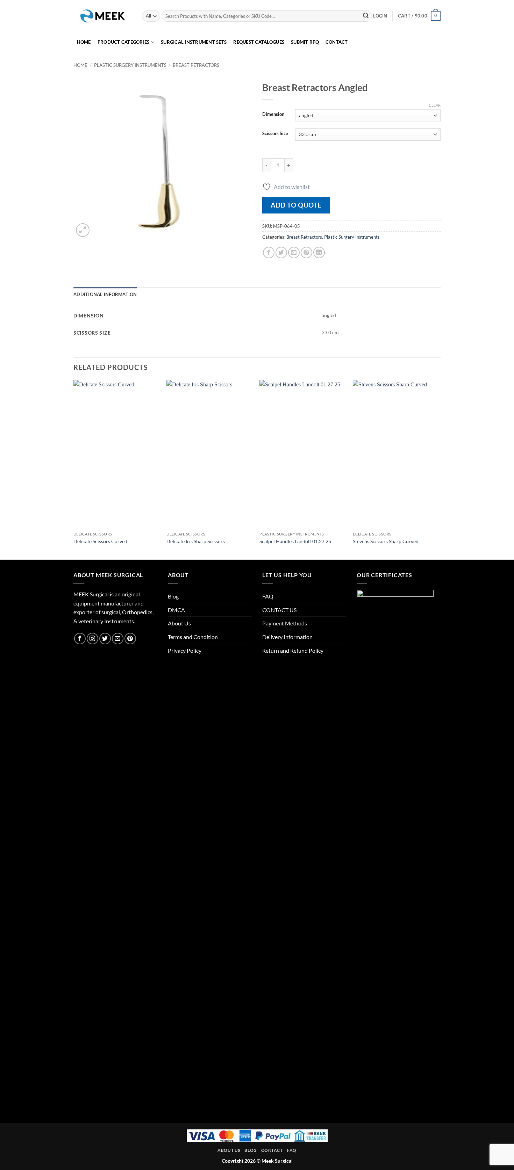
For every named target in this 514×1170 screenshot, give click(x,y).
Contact (272, 1150)
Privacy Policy (184, 650)
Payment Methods (284, 623)
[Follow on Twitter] (105, 638)
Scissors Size (275, 133)
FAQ (267, 596)
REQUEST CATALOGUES (258, 42)
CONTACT (337, 42)
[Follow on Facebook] (80, 638)
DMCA (176, 610)
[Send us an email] (117, 638)
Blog (173, 596)
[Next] (438, 469)
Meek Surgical (277, 1161)
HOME (84, 42)
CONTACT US (279, 610)
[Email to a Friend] (294, 252)
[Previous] (74, 469)
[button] (380, 16)
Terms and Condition (193, 636)
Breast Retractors (196, 65)
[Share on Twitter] (281, 252)
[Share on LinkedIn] (319, 252)
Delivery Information (287, 636)
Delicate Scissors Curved (100, 541)
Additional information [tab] (105, 294)
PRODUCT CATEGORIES (124, 42)
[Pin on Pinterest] (306, 252)
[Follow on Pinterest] (130, 638)
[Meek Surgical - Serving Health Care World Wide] (102, 15)
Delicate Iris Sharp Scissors (195, 541)
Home (80, 65)
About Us (179, 623)
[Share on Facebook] (268, 252)
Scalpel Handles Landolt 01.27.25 (295, 541)
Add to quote (296, 205)
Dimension (273, 114)
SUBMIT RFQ (305, 42)
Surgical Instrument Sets (194, 42)
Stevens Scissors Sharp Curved (386, 541)
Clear (435, 105)
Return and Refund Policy (292, 650)
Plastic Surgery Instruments (130, 65)
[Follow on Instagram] (92, 638)
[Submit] (366, 16)
